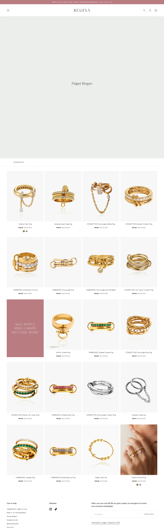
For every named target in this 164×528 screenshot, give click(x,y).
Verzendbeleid (12, 516)
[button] (8, 10)
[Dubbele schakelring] (138, 387)
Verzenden (149, 514)
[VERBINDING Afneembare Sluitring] (25, 262)
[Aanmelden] (150, 10)
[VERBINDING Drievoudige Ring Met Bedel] (100, 262)
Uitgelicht (18, 162)
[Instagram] (50, 509)
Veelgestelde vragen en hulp (17, 509)
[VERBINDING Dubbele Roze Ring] (63, 387)
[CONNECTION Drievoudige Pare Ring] (138, 324)
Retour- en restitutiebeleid (16, 513)
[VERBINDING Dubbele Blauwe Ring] (63, 449)
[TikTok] (55, 509)
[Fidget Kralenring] (100, 449)
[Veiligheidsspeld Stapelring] (63, 196)
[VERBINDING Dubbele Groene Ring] (100, 324)
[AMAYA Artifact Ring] (63, 324)
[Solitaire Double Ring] (138, 449)
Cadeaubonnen (12, 520)
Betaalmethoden (13, 524)
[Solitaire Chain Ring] (25, 196)
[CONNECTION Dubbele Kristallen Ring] (138, 196)
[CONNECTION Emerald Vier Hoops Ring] (25, 387)
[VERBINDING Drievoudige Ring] (63, 262)
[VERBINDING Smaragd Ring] (25, 449)
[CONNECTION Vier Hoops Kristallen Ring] (138, 262)
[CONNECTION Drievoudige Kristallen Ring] (100, 387)
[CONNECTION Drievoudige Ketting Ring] (100, 196)
